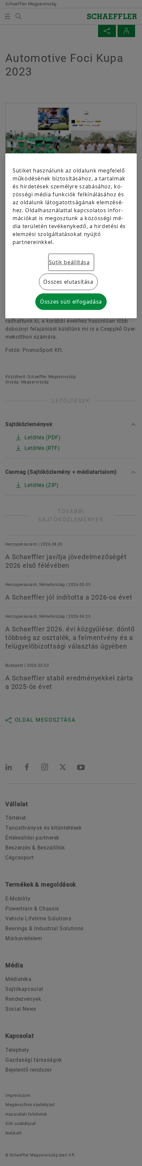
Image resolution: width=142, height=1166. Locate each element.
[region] (71, 236)
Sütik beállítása (69, 262)
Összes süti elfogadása (71, 302)
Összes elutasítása (68, 282)
